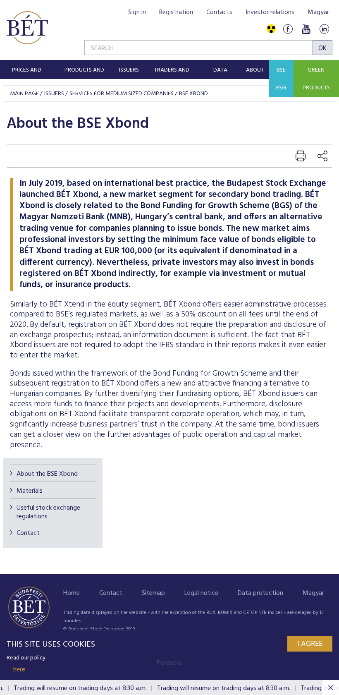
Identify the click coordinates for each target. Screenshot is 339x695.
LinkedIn (324, 29)
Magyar (318, 12)
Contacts (219, 12)
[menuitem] (26, 69)
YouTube (306, 29)
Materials (30, 491)
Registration (176, 12)
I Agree (309, 644)
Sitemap (153, 593)
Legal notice (201, 593)
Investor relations (270, 12)
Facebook (287, 29)
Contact (28, 533)
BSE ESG (281, 79)
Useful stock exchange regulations (48, 512)
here (19, 669)
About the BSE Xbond (47, 474)
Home (71, 593)
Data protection (260, 593)
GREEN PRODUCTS (316, 79)
